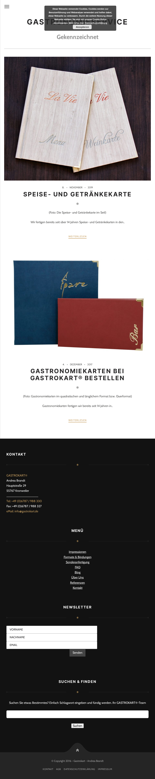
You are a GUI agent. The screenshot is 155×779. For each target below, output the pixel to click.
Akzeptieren (82, 27)
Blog (78, 572)
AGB (58, 769)
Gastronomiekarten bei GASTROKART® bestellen (77, 374)
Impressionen (77, 552)
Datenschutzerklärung (79, 769)
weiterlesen (77, 236)
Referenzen (77, 582)
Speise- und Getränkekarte (77, 194)
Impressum (105, 769)
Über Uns (77, 577)
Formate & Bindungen (77, 557)
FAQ (77, 567)
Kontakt (77, 588)
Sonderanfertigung (77, 562)
